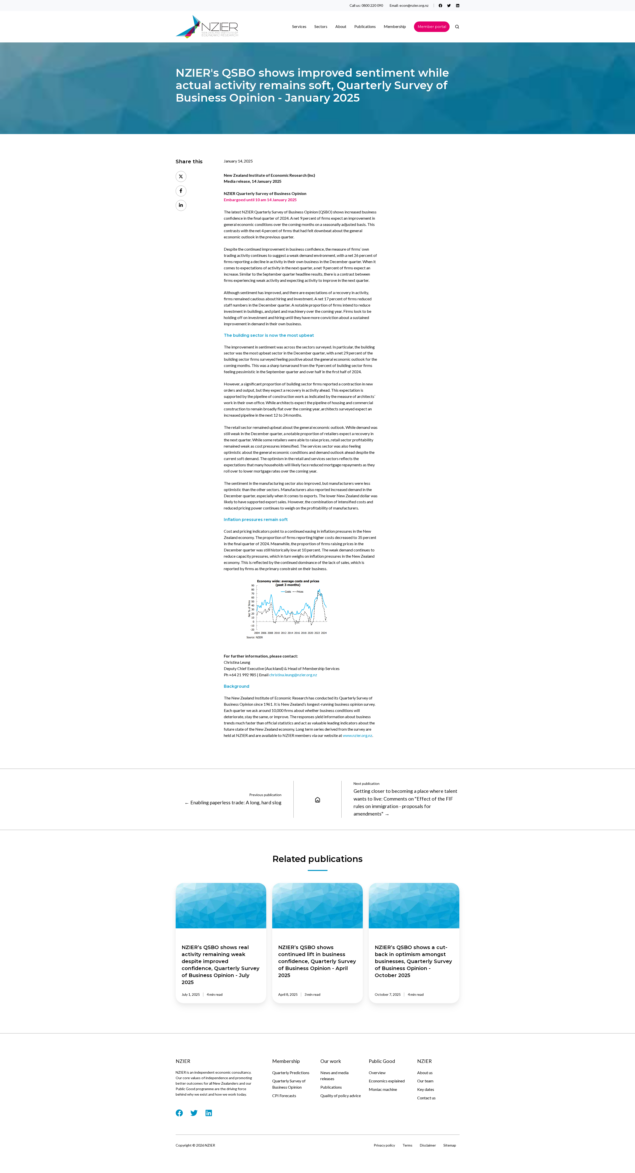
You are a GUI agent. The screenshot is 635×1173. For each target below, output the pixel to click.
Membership (395, 26)
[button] (457, 26)
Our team (425, 1080)
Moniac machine (383, 1089)
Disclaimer (428, 1145)
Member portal (432, 26)
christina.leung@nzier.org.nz (293, 674)
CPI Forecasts (284, 1095)
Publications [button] (365, 26)
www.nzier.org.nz (357, 735)
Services (299, 26)
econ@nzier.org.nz (414, 5)
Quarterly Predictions (290, 1072)
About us (425, 1072)
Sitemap (449, 1145)
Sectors (320, 26)
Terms (407, 1145)
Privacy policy (384, 1145)
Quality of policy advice (340, 1095)
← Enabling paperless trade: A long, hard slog (232, 802)
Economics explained (387, 1080)
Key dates (425, 1089)
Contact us (426, 1097)
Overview (377, 1072)
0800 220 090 (372, 5)
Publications (331, 1087)
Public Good (382, 1061)
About (340, 26)
